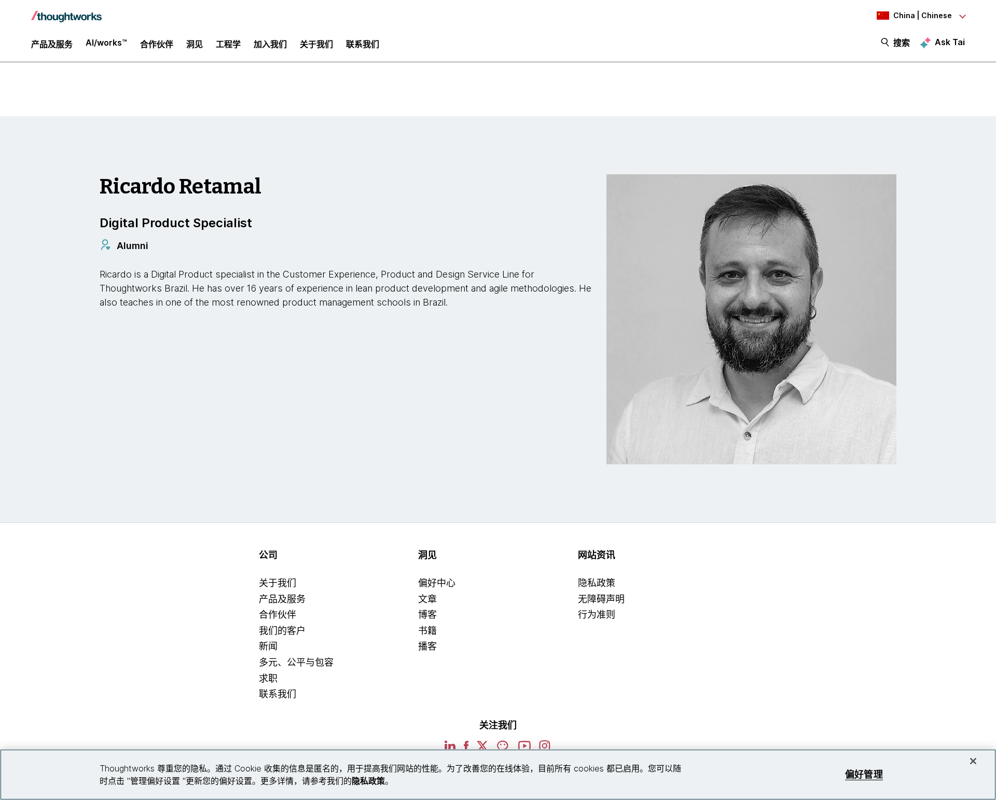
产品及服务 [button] (52, 44)
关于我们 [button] (316, 44)
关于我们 (277, 582)
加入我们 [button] (270, 44)
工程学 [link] (228, 44)
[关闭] (973, 761)
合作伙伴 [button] (156, 44)
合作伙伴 (277, 614)
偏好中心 (436, 582)
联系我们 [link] (362, 44)
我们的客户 (282, 630)
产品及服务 (282, 599)
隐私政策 (596, 582)
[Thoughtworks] (66, 11)
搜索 (901, 42)
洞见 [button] (194, 44)
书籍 (427, 630)
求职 (268, 678)
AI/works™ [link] (106, 42)
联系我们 (277, 693)
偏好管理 (864, 774)
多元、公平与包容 (296, 662)
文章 (427, 599)
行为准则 (596, 614)
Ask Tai (950, 42)
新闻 (268, 646)
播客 (427, 646)
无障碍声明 (601, 599)
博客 (427, 614)
